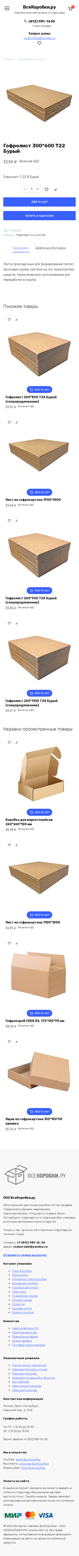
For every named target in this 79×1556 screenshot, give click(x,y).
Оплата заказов (22, 1340)
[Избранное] (40, 43)
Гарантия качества (24, 1332)
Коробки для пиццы (25, 1287)
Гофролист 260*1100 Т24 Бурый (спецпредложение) (31, 703)
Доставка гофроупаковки (28, 1345)
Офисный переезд (24, 1390)
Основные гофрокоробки (29, 1279)
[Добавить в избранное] (46, 189)
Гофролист (19, 1291)
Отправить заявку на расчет (25, 1255)
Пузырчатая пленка (25, 1295)
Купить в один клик (40, 216)
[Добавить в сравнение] (55, 189)
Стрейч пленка (22, 1300)
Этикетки (18, 1304)
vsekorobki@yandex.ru (39, 38)
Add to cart (39, 202)
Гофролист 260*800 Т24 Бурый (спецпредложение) (31, 399)
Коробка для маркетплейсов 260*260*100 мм (29, 822)
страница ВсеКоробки (34, 1463)
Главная (8, 59)
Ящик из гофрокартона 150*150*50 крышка (33, 1121)
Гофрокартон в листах (31, 59)
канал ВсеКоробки (28, 1459)
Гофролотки (20, 1275)
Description (21, 248)
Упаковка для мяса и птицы (29, 1369)
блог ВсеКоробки (33, 1467)
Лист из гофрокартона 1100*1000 (32, 922)
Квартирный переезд (26, 1386)
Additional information (50, 248)
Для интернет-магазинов (29, 1365)
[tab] (21, 248)
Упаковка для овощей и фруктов (33, 1377)
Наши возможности (25, 1328)
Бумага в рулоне (23, 1312)
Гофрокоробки (22, 1271)
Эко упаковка (20, 1381)
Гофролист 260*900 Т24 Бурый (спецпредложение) (31, 600)
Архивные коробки (25, 1283)
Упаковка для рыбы (24, 1373)
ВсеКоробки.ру (39, 7)
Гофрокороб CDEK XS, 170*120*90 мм (34, 1021)
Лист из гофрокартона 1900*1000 (33, 500)
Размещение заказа (25, 1336)
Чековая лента (22, 1308)
